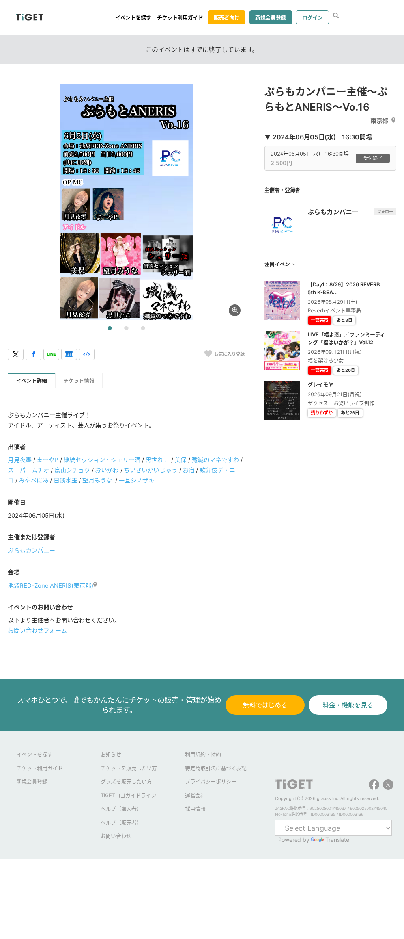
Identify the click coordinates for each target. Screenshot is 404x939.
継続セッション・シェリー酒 (102, 460)
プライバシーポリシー (210, 781)
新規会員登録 (270, 17)
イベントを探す (133, 17)
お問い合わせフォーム (37, 630)
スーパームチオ (28, 470)
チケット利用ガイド (180, 17)
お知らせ (111, 754)
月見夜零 (20, 460)
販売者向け (226, 17)
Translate (337, 839)
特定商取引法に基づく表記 (216, 768)
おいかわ (107, 470)
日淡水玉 (65, 480)
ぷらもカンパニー (31, 550)
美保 (181, 460)
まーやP (47, 460)
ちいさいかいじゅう (150, 470)
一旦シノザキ (136, 480)
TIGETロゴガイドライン (128, 795)
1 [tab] (109, 328)
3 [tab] (142, 328)
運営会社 (195, 795)
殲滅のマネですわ (215, 460)
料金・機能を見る (348, 705)
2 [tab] (126, 328)
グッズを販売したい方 (126, 781)
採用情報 (195, 808)
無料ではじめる (265, 705)
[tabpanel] (126, 202)
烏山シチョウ (72, 470)
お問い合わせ (116, 836)
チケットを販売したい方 (129, 768)
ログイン (312, 17)
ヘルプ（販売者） (121, 822)
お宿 (189, 470)
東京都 (379, 120)
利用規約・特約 (203, 754)
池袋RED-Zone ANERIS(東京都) (50, 585)
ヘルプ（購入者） (121, 808)
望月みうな (98, 480)
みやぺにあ (34, 480)
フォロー (385, 211)
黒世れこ (157, 460)
